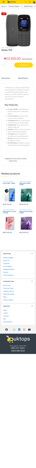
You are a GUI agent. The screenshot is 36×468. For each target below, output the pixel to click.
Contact (5, 313)
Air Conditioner (7, 266)
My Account (6, 285)
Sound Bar (6, 263)
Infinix (20, 181)
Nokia (2, 47)
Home (3, 6)
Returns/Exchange (8, 294)
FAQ (4, 319)
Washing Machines (8, 269)
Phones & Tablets (14, 6)
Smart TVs (6, 260)
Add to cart (24, 65)
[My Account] (30, 2)
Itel (3, 181)
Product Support (8, 300)
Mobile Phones (28, 6)
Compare (6, 316)
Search (26, 2)
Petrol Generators (8, 275)
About (5, 310)
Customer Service (8, 291)
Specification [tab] (23, 78)
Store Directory (7, 322)
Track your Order (8, 288)
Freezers (5, 272)
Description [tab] (5, 78)
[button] (2, 12)
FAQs (4, 297)
